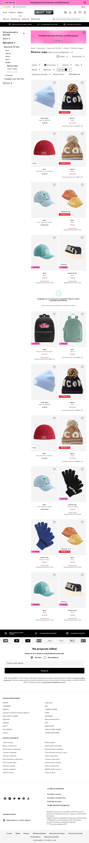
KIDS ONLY (6, 719)
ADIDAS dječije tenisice (53, 769)
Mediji (18, 833)
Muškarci (12, 12)
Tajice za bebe (8, 742)
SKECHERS (48, 716)
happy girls (48, 703)
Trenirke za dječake (9, 752)
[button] (62, 56)
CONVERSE (7, 706)
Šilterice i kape (76, 48)
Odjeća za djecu (8, 773)
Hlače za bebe (50, 742)
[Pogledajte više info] (44, 126)
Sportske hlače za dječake (54, 749)
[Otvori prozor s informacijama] (84, 2)
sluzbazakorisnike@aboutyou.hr (54, 682)
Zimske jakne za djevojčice (12, 749)
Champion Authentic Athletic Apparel (16, 713)
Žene (5, 12)
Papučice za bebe (9, 766)
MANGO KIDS (49, 726)
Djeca (20, 12)
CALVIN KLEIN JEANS (52, 733)
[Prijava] (70, 12)
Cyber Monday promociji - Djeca (56, 752)
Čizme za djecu (50, 773)
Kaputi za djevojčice (52, 766)
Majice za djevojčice (10, 746)
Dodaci (66, 48)
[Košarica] (84, 12)
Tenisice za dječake (9, 756)
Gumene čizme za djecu (53, 762)
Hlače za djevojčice (51, 756)
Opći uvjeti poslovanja (57, 833)
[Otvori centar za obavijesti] (75, 12)
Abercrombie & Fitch (52, 719)
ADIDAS (5, 703)
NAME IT (6, 709)
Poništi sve (75, 74)
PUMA (47, 713)
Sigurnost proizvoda (51, 837)
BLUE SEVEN (7, 729)
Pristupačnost (36, 837)
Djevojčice (41, 48)
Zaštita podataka (39, 833)
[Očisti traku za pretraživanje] (84, 19)
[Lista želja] (80, 12)
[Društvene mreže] (5, 798)
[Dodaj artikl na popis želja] (54, 82)
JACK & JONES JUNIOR (53, 729)
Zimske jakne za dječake (53, 746)
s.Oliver (5, 733)
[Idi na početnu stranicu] (15, 789)
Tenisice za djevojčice (52, 759)
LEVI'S (5, 726)
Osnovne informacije (75, 833)
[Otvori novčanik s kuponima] (65, 12)
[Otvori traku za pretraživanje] (53, 19)
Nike (46, 706)
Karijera (26, 833)
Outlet (8, 6)
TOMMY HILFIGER (51, 709)
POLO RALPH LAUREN (10, 716)
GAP (46, 723)
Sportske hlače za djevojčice (13, 759)
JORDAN (6, 723)
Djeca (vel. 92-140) (54, 48)
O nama (9, 833)
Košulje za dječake (9, 769)
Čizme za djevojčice (9, 762)
